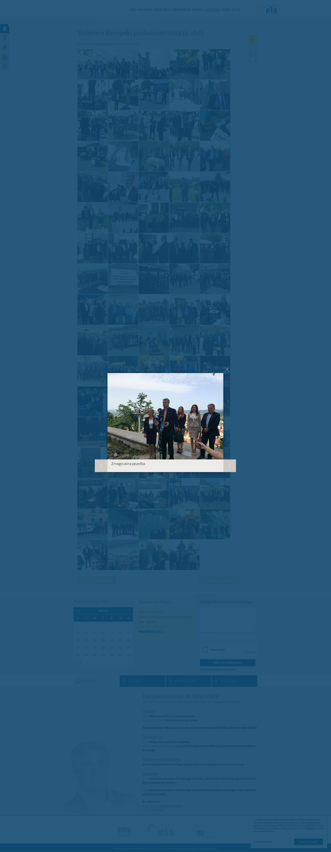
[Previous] (101, 465)
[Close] (227, 369)
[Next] (229, 465)
